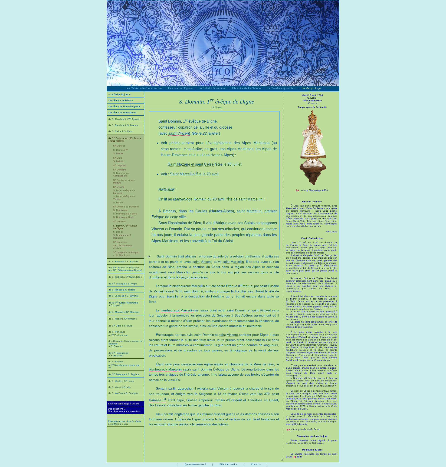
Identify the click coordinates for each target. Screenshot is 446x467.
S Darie (117, 158)
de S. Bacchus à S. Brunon (123, 125)
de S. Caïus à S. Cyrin (120, 131)
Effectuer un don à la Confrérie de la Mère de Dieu (124, 422)
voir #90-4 (314, 190)
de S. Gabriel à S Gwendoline (125, 277)
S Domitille (119, 221)
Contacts (256, 464)
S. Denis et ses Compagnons (121, 174)
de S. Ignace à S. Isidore (121, 289)
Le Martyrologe (311, 88)
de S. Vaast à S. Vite (119, 387)
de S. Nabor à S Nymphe (122, 318)
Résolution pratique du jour (312, 436)
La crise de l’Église (180, 88)
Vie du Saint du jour (312, 238)
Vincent (157, 229)
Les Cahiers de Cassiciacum (143, 88)
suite (299, 456)
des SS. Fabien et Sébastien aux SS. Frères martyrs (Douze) (125, 268)
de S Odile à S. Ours (120, 325)
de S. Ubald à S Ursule (121, 381)
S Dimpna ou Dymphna (126, 206)
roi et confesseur (312, 100)
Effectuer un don (229, 464)
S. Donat (118, 231)
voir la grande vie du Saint (305, 429)
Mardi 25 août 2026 (312, 95)
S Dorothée (120, 242)
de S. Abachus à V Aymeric (124, 119)
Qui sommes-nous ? (195, 464)
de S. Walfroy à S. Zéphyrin (123, 393)
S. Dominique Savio (123, 217)
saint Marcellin (233, 262)
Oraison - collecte (312, 201)
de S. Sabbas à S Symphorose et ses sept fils (124, 364)
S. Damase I (120, 150)
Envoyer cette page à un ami (123, 403)
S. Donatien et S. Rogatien (122, 236)
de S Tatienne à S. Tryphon (124, 374)
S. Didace (118, 202)
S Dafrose (119, 145)
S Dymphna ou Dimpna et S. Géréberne (126, 253)
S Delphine (119, 165)
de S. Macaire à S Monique (123, 312)
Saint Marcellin (182, 174)
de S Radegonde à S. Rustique (118, 354)
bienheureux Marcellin (188, 286)
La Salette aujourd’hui (281, 88)
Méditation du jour (312, 449)
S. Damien (118, 153)
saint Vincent (179, 133)
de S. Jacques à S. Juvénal (123, 295)
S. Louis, (312, 98)
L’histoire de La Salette (246, 88)
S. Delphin (118, 161)
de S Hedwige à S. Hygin (122, 283)
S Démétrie (119, 169)
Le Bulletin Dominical (212, 88)
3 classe (312, 103)
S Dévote (119, 187)
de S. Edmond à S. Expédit (123, 261)
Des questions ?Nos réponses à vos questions (124, 410)
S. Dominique (120, 210)
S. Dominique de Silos (125, 213)
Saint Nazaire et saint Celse (191, 164)
